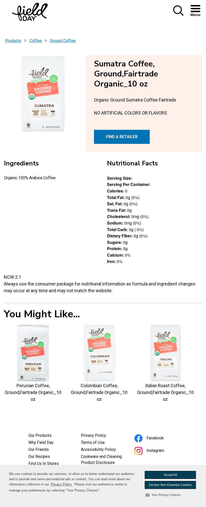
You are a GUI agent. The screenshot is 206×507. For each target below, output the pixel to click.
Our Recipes (39, 456)
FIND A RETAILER (122, 136)
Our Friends (38, 449)
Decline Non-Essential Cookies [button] (170, 485)
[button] (163, 495)
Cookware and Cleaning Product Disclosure (103, 460)
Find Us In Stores (43, 463)
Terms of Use (99, 443)
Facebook (161, 439)
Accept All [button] (170, 475)
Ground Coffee (63, 40)
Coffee (35, 40)
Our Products (40, 435)
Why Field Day (41, 442)
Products (13, 40)
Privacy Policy (61, 484)
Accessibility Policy (103, 450)
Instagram (162, 451)
